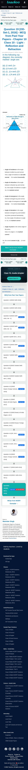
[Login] (24, 2)
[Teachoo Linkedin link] (22, 749)
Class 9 (24, 7)
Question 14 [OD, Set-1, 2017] (14, 435)
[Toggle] (2, 2)
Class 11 (10, 7)
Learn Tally (8, 722)
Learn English (8, 716)
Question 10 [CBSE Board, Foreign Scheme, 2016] (14, 389)
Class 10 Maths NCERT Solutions (14, 672)
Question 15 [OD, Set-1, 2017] (14, 445)
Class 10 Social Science (11, 638)
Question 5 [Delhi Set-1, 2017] (12, 336)
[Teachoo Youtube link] (18, 749)
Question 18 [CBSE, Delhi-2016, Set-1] (13, 476)
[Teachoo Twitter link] (14, 749)
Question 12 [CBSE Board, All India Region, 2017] (14, 414)
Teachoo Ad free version (11, 613)
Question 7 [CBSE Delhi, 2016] (14, 356)
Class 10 (17, 7)
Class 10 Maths (9, 629)
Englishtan (8, 735)
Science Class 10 (5, 11)
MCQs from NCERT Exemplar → (14, 502)
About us (10, 754)
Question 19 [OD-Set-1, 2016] (14, 489)
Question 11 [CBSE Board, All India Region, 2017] (14, 402)
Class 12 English (9, 644)
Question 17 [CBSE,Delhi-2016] (13, 467)
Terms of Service (9, 756)
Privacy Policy (19, 756)
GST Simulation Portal (11, 621)
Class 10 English (9, 635)
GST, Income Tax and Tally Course (14, 610)
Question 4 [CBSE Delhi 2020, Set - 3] (14, 328)
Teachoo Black (12, 538)
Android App (8, 558)
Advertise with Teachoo (14, 759)
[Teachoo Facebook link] (6, 749)
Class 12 (4, 7)
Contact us (17, 754)
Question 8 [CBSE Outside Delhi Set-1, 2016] (13, 367)
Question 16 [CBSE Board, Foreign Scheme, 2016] (14, 457)
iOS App (7, 561)
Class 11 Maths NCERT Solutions (14, 675)
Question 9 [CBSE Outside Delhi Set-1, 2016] (13, 377)
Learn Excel (8, 719)
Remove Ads (14, 255)
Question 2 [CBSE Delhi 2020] (12, 308)
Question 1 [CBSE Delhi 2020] (12, 300)
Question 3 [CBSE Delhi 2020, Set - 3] (14, 317)
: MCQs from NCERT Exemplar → (14, 249)
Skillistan (7, 618)
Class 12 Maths (9, 641)
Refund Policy (14, 758)
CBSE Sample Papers (11, 740)
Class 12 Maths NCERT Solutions (14, 677)
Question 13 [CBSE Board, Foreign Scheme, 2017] (14, 424)
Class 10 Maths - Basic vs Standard (14, 738)
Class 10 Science (9, 632)
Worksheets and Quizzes (11, 616)
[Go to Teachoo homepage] (13, 2)
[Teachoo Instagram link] (10, 749)
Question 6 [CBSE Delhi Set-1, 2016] (14, 346)
